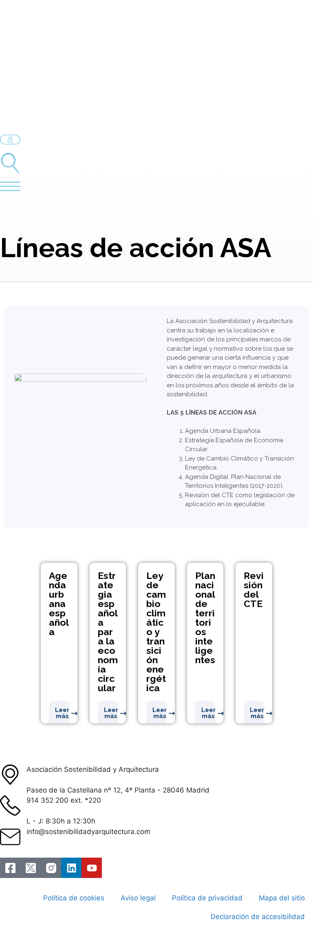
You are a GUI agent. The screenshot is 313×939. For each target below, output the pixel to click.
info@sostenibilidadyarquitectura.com (88, 832)
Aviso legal (138, 898)
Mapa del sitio (282, 898)
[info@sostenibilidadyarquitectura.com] (10, 837)
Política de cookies (73, 898)
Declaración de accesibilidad (258, 917)
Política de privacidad (207, 898)
